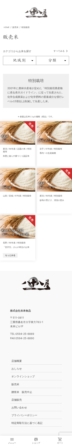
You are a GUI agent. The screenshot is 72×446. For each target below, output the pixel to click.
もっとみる (10, 255)
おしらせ (16, 368)
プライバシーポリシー (24, 415)
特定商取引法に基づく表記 (26, 422)
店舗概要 (16, 360)
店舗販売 (16, 399)
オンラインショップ (23, 376)
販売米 (15, 384)
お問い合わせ (19, 407)
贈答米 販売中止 (21, 392)
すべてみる (59, 51)
